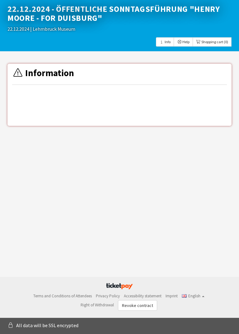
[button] (193, 296)
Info (167, 41)
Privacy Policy (108, 296)
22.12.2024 (18, 29)
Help (186, 41)
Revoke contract (137, 305)
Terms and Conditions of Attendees (62, 296)
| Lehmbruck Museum (52, 29)
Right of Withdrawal (97, 305)
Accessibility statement (143, 296)
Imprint (172, 296)
